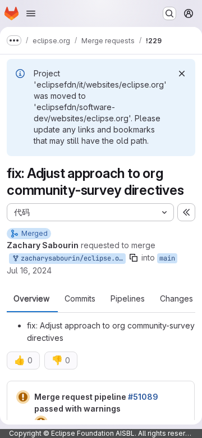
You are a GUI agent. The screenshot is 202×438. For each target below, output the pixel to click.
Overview (31, 298)
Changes (176, 298)
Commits (80, 298)
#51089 (143, 397)
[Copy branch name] (133, 257)
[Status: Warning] (23, 397)
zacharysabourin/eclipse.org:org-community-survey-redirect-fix (71, 258)
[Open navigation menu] (31, 13)
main (167, 258)
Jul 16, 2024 (29, 270)
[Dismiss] (182, 73)
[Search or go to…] (169, 13)
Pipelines (128, 298)
